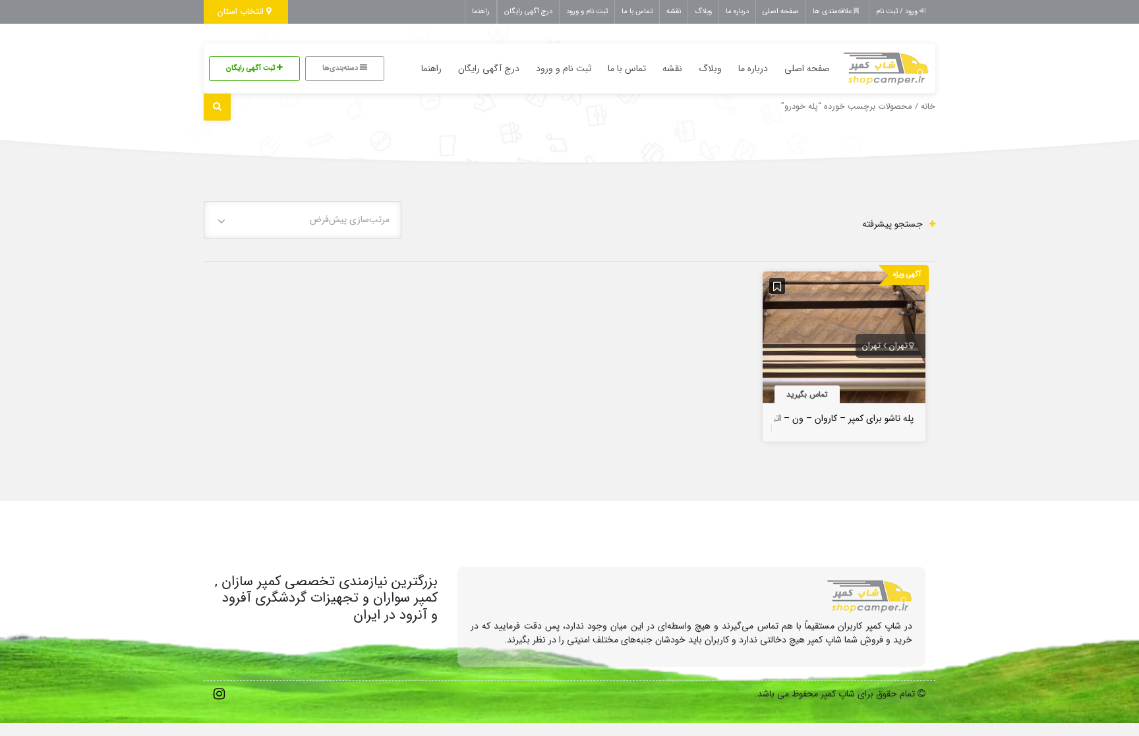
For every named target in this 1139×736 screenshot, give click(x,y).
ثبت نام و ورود (587, 11)
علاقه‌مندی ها (833, 11)
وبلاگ (703, 11)
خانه (928, 106)
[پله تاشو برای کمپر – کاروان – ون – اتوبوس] (844, 340)
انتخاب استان (242, 11)
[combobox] (302, 220)
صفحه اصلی (781, 11)
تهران (898, 346)
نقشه (673, 11)
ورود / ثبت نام (898, 11)
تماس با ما (637, 11)
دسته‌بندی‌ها (341, 68)
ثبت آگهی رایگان (251, 68)
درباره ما (737, 11)
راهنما (481, 11)
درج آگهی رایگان (528, 11)
